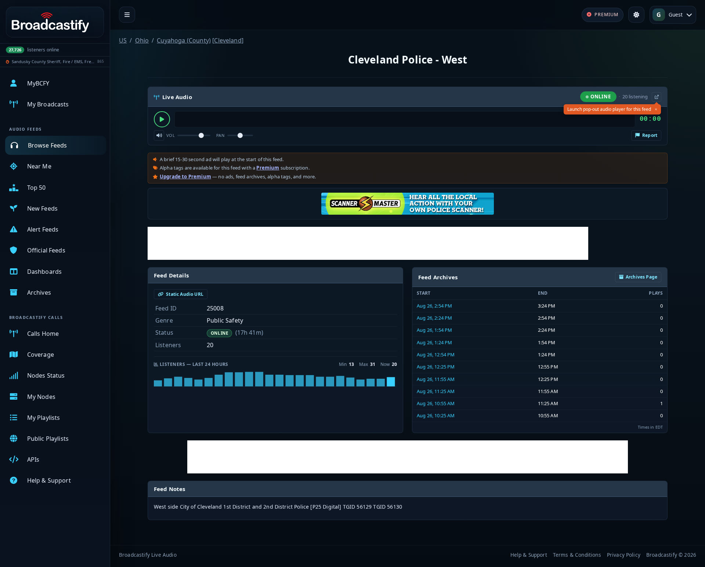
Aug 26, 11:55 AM (436, 379)
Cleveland (227, 40)
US (123, 40)
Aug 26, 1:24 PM (434, 342)
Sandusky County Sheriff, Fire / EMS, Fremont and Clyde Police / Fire (53, 61)
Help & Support (528, 554)
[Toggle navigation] (127, 15)
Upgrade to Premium (185, 176)
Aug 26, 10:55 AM (436, 403)
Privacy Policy (623, 554)
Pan (220, 135)
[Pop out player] (656, 97)
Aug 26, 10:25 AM (436, 415)
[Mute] (159, 135)
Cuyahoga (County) (184, 40)
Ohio (142, 40)
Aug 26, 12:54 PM (436, 354)
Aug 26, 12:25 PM (436, 366)
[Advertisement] (368, 243)
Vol (170, 135)
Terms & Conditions (577, 554)
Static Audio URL (184, 294)
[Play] (162, 119)
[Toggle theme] (636, 15)
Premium (267, 167)
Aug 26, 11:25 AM (436, 391)
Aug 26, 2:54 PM (434, 305)
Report (649, 135)
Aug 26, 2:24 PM (434, 318)
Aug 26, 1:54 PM (434, 330)
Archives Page (641, 277)
